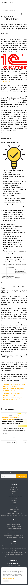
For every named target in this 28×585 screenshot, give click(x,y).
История (14, 491)
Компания (14, 484)
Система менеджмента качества (14, 496)
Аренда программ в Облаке (14, 524)
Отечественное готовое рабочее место (14, 535)
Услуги (14, 541)
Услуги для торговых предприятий (14, 554)
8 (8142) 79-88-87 (14, 563)
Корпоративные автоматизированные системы (14, 548)
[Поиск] (25, 2)
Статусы (14, 493)
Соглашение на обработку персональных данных (14, 515)
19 (13, 437)
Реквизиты (14, 504)
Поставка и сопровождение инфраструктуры (14, 552)
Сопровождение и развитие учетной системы (14, 546)
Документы (14, 511)
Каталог (14, 519)
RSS (25, 13)
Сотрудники (14, 500)
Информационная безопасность (14, 533)
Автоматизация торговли (14, 528)
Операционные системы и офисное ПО (14, 537)
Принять (6, 580)
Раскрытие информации (14, 507)
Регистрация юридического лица (14, 556)
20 (14, 437)
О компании (14, 487)
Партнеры (14, 498)
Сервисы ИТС (14, 543)
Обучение (14, 550)
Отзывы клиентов (14, 509)
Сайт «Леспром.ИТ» (14, 489)
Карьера (14, 502)
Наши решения (14, 530)
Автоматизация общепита (14, 526)
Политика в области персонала (14, 513)
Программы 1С (14, 522)
